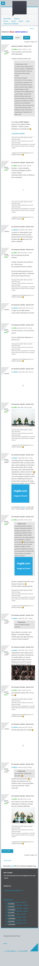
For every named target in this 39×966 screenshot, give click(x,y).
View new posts (8, 900)
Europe (13, 21)
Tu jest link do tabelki (18, 133)
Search (32, 28)
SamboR (17, 32)
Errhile (15, 49)
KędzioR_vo (24, 32)
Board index (7, 18)
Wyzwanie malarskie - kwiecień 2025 (21, 46)
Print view (35, 28)
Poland (21, 21)
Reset (5, 943)
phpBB (13, 866)
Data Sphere (11, 951)
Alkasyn (11, 32)
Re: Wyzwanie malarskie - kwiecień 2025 (22, 162)
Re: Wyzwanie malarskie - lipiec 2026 (15, 917)
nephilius (15, 229)
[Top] (34, 157)
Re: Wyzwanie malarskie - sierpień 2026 (16, 906)
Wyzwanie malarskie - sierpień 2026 (15, 914)
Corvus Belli (23, 951)
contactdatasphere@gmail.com (13, 890)
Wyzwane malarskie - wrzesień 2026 (15, 903)
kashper (15, 458)
